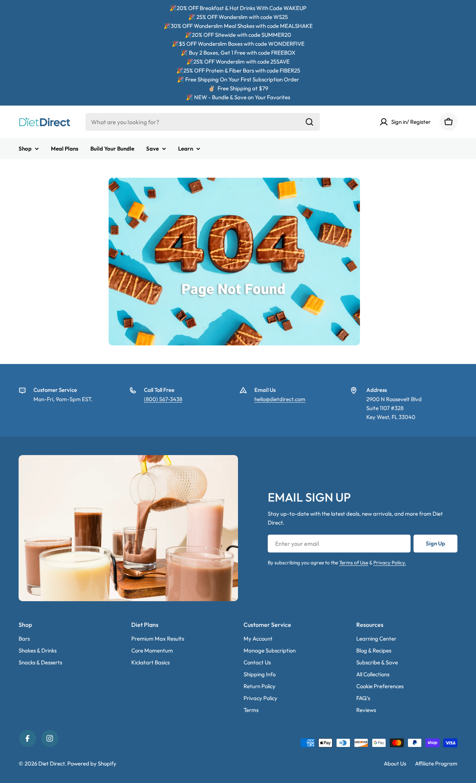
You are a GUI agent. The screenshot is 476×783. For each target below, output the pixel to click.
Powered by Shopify (91, 763)
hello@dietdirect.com (279, 399)
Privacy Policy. (389, 562)
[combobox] (203, 122)
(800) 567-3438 (163, 399)
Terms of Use (353, 562)
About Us (395, 763)
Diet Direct (51, 763)
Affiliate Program (436, 763)
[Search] (309, 121)
